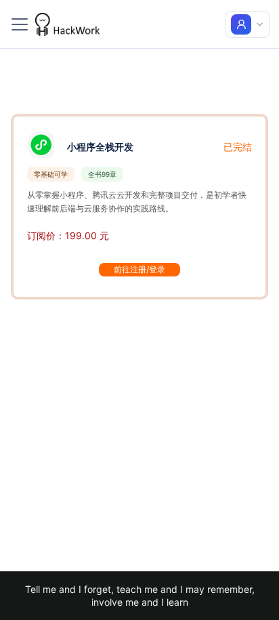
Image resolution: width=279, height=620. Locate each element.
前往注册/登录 (139, 269)
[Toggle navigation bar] (19, 24)
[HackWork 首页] (67, 24)
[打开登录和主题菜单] (248, 24)
